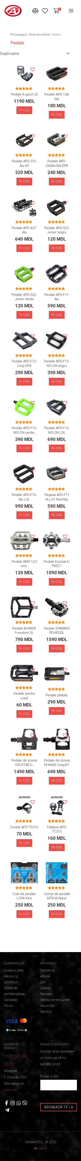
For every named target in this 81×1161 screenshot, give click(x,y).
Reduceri (46, 994)
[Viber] (24, 1103)
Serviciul (46, 1011)
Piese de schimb (39, 34)
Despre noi (47, 970)
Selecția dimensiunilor (55, 1000)
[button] (32, 69)
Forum (8, 1006)
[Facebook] (6, 1103)
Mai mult (10, 1090)
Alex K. (42, 1148)
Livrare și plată (13, 970)
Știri (42, 982)
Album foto (47, 1006)
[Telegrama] (7, 1110)
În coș (24, 110)
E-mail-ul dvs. (49, 1076)
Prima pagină (18, 34)
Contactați (10, 1000)
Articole (45, 976)
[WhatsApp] (18, 1103)
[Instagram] (12, 1103)
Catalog (45, 988)
